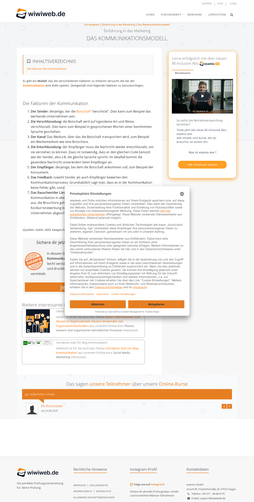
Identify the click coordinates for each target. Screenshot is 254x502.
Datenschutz (103, 491)
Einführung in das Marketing (118, 24)
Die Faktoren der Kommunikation (47, 68)
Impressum (79, 485)
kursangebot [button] (171, 14)
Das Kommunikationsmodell (154, 24)
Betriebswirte (182, 73)
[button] (231, 15)
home (150, 14)
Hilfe (220, 3)
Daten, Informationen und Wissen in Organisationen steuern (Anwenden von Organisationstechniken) (98, 321)
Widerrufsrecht (82, 491)
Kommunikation (34, 85)
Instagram (157, 484)
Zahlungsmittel (99, 485)
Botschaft (83, 111)
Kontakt (207, 3)
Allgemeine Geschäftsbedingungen (93, 497)
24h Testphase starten (202, 165)
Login (233, 3)
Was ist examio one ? (202, 152)
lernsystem (217, 14)
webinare (195, 14)
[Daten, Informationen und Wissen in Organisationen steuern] (38, 321)
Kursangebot (92, 24)
